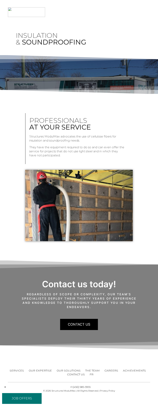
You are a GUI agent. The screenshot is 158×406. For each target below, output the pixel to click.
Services (17, 370)
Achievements (134, 370)
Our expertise (40, 370)
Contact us (76, 374)
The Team (92, 370)
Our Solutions (69, 370)
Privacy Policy (107, 390)
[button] (142, 12)
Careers (111, 370)
